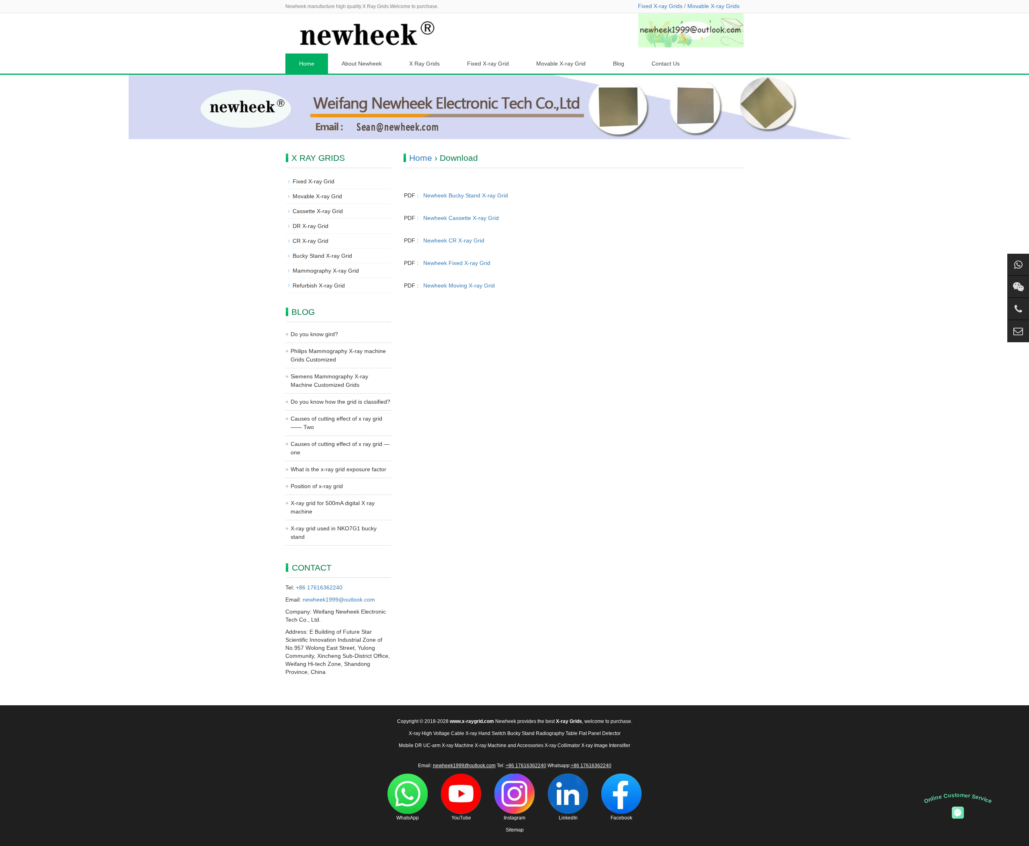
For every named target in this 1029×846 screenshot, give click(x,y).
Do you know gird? (314, 334)
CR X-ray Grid (310, 241)
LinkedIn (568, 818)
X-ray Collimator (562, 745)
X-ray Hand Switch (485, 733)
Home (306, 63)
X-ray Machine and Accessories (509, 745)
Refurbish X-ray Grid (319, 285)
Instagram (514, 818)
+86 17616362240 (319, 587)
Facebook (621, 818)
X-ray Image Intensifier (605, 745)
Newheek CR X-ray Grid (453, 240)
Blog (618, 63)
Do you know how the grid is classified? (340, 401)
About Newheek (362, 63)
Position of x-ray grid (317, 486)
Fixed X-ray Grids (660, 6)
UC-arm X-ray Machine (448, 745)
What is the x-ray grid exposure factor (338, 469)
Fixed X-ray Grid (488, 63)
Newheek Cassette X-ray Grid (461, 218)
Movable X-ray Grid (561, 63)
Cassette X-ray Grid (318, 211)
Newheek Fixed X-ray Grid (456, 263)
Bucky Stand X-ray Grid (322, 256)
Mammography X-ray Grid (326, 270)
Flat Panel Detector (600, 733)
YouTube (461, 818)
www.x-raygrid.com (472, 721)
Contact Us (666, 63)
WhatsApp (407, 818)
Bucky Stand (521, 733)
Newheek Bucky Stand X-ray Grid (465, 195)
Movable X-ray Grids (713, 6)
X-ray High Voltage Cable (436, 733)
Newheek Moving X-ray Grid (459, 285)
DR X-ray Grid (310, 226)
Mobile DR (410, 745)
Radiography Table (557, 733)
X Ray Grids (424, 63)
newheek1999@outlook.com (339, 599)
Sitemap (515, 830)
